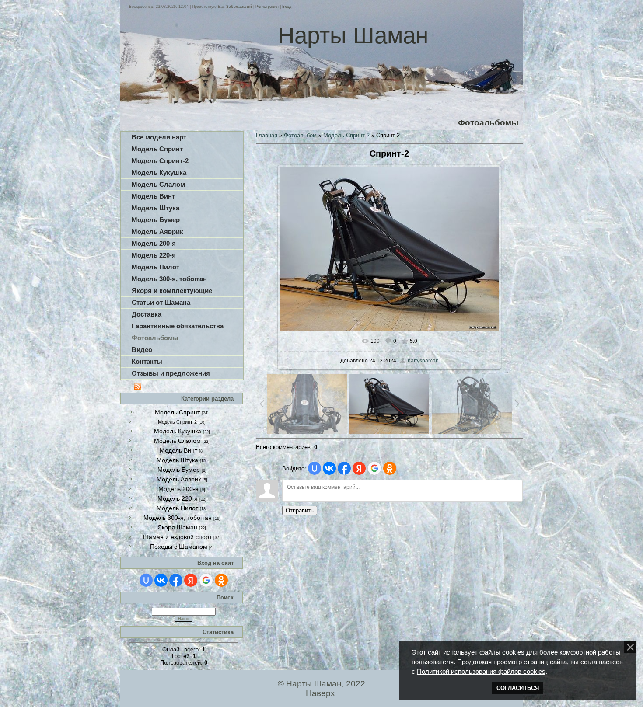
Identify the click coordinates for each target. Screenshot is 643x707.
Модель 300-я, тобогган (177, 517)
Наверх (320, 693)
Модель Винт (178, 450)
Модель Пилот (177, 508)
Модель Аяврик (179, 479)
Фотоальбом (300, 135)
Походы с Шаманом (178, 546)
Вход (286, 6)
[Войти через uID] (146, 580)
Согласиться (517, 688)
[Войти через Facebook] (175, 580)
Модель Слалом (177, 440)
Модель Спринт (177, 412)
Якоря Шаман (177, 527)
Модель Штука (177, 459)
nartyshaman (423, 361)
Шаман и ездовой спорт (177, 536)
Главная (266, 135)
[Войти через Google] (206, 580)
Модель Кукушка (177, 431)
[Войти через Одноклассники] (221, 580)
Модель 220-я (177, 498)
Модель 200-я (178, 488)
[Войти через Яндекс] (190, 580)
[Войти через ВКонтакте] (161, 580)
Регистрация (267, 6)
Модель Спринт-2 (177, 422)
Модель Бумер (178, 469)
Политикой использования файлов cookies (481, 671)
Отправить (300, 510)
